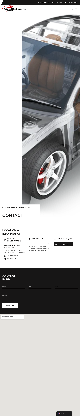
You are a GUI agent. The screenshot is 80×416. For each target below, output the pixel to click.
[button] (76, 8)
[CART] (73, 9)
